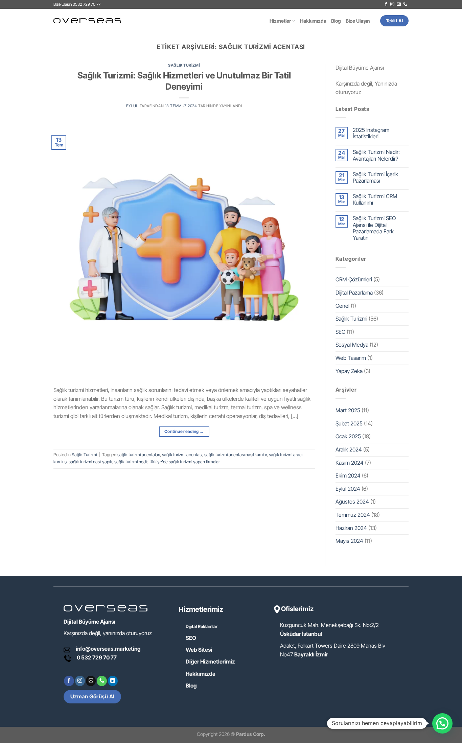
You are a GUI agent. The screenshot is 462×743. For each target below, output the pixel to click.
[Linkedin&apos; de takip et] (113, 681)
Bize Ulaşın (358, 21)
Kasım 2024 (350, 462)
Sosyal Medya (352, 344)
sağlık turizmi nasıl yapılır (90, 461)
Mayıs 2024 (349, 540)
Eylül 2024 (348, 488)
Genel (342, 305)
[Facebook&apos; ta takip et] (386, 4)
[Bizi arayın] (405, 4)
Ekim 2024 (348, 475)
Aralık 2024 (349, 449)
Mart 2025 (348, 410)
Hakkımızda (313, 21)
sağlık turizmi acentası (182, 454)
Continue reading (184, 431)
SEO (340, 331)
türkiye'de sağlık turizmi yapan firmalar (184, 461)
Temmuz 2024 (353, 514)
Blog (336, 21)
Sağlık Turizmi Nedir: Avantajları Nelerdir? (376, 155)
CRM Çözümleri (354, 279)
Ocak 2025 (348, 436)
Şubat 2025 (349, 423)
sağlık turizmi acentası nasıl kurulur (235, 454)
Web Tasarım (351, 357)
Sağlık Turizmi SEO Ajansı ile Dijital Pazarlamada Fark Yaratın (374, 228)
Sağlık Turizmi (184, 65)
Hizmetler (280, 21)
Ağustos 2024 (352, 501)
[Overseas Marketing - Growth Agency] (87, 21)
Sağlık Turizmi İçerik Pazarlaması (375, 177)
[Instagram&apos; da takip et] (392, 4)
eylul (132, 105)
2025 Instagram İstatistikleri (371, 133)
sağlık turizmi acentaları (138, 454)
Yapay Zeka (349, 371)
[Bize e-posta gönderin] (399, 4)
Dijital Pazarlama (354, 292)
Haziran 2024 (351, 528)
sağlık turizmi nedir (130, 461)
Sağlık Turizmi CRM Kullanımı (375, 199)
